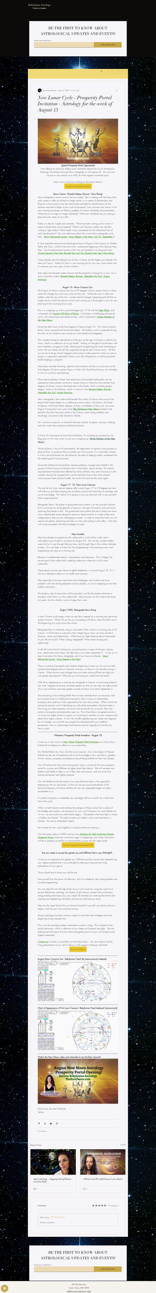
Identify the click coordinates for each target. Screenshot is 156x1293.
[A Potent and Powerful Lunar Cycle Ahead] (103, 1162)
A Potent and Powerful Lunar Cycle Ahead (102, 1179)
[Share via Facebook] (39, 1123)
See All (123, 1145)
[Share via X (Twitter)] (45, 1123)
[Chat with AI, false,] (4, 1288)
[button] (101, 71)
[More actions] (116, 90)
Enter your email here (42, 40)
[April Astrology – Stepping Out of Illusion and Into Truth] (53, 1162)
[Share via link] (57, 1123)
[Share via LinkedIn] (51, 1123)
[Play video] (78, 1081)
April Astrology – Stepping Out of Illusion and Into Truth (52, 1180)
